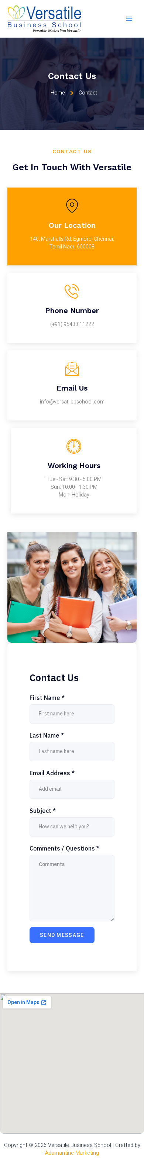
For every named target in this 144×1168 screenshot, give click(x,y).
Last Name (47, 735)
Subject (43, 810)
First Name (47, 697)
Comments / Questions (64, 848)
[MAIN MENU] (129, 18)
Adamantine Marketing (72, 1153)
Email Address (52, 773)
